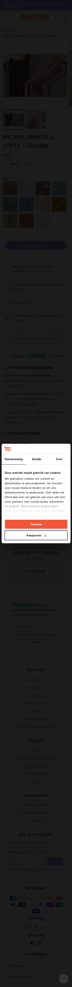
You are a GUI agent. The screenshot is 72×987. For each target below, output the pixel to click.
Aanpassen (33, 535)
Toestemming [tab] (13, 459)
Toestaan (36, 524)
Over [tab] (59, 459)
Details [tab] (36, 459)
